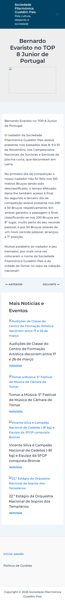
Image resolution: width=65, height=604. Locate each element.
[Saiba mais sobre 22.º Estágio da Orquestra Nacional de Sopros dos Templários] (32, 483)
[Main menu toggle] (58, 14)
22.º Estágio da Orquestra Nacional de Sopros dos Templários (31, 501)
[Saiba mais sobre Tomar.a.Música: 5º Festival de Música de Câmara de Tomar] (32, 381)
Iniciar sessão (13, 554)
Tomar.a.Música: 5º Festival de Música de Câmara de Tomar (32, 400)
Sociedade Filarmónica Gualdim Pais (25, 8)
